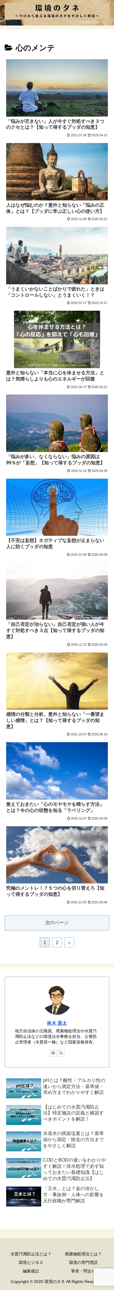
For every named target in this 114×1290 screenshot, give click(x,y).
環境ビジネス (31, 1262)
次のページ (57, 922)
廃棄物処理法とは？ (83, 1254)
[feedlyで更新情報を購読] (52, 1053)
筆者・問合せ (83, 1271)
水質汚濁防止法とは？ (31, 1254)
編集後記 (31, 1271)
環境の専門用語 (83, 1262)
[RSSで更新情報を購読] (61, 1053)
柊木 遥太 (57, 1023)
